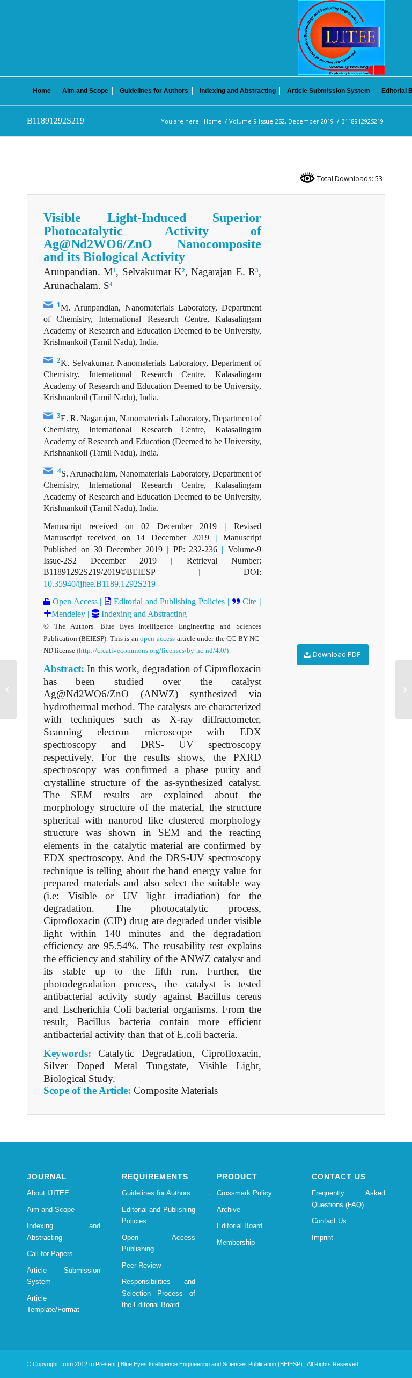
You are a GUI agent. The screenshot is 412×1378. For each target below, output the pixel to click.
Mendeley (68, 613)
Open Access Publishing (158, 1243)
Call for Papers (50, 1254)
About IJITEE (48, 1193)
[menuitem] (41, 90)
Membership (236, 1242)
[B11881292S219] (8, 689)
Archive (228, 1210)
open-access (157, 638)
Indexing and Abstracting (143, 613)
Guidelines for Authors (156, 1193)
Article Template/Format (53, 1304)
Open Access (74, 601)
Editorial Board (239, 1226)
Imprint (322, 1237)
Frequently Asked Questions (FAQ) (348, 1198)
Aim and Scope (51, 1210)
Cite (249, 601)
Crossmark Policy (244, 1193)
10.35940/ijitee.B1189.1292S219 (99, 583)
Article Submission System (63, 1276)
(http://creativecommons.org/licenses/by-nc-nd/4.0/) (153, 650)
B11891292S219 (55, 120)
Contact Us (329, 1221)
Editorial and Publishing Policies (168, 601)
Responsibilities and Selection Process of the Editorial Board (158, 1293)
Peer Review (141, 1265)
